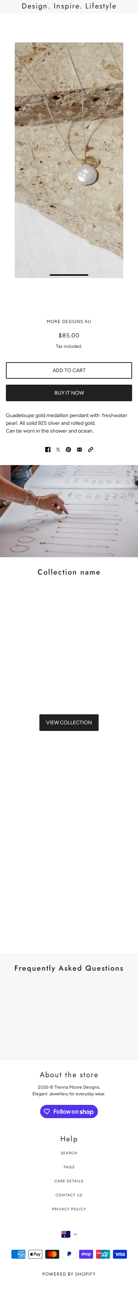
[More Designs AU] (69, 24)
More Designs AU (69, 321)
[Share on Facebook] (47, 449)
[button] (90, 449)
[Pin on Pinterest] (68, 449)
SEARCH (69, 1153)
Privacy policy (69, 1209)
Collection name (69, 572)
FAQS (69, 1167)
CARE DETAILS (69, 1181)
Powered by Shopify (69, 1274)
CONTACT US (69, 1195)
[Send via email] (79, 449)
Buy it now (69, 393)
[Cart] (128, 25)
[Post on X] (58, 449)
